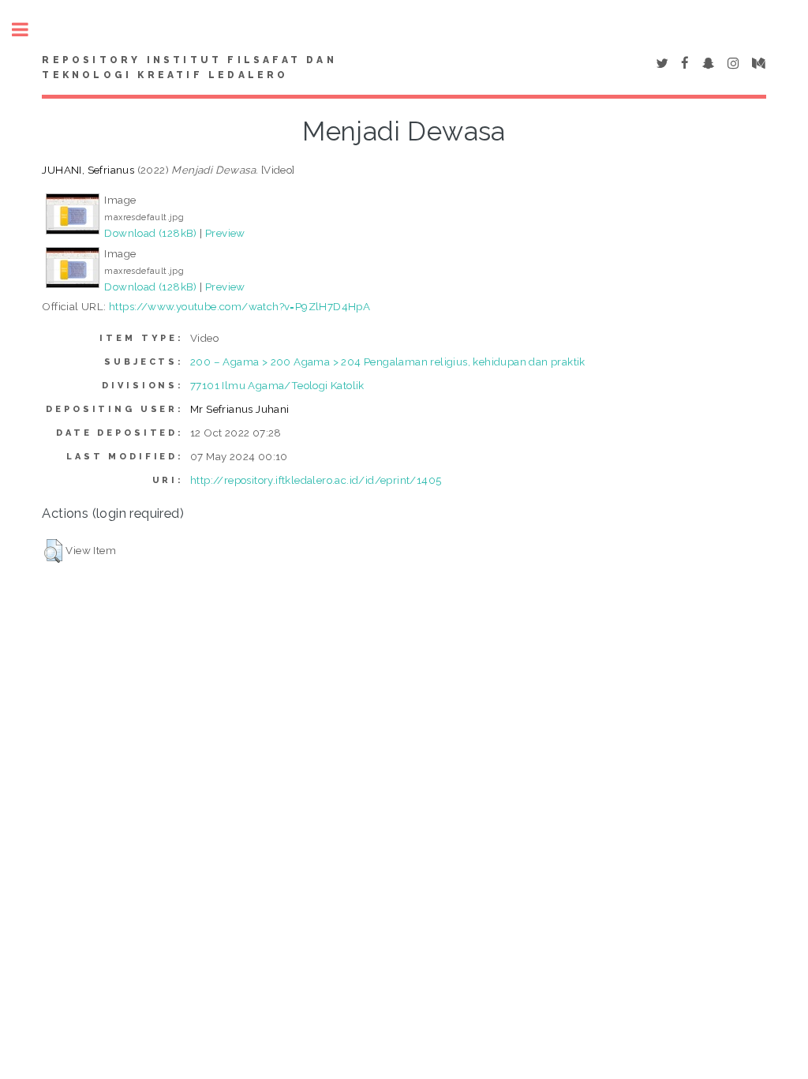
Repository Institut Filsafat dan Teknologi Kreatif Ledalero (189, 67)
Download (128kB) (150, 233)
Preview (225, 233)
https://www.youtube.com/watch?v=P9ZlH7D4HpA (239, 306)
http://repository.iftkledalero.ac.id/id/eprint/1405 (315, 480)
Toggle (28, 29)
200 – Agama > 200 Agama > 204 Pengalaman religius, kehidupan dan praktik (387, 361)
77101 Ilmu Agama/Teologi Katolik (277, 385)
